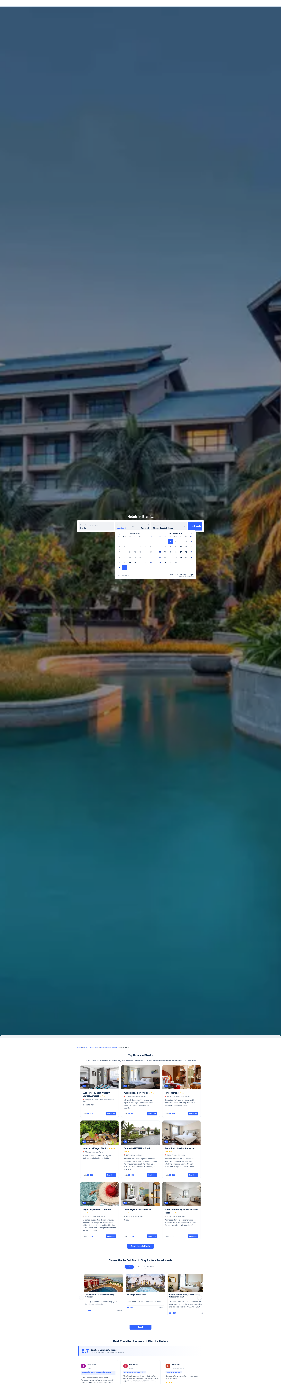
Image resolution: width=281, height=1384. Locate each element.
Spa (139, 1267)
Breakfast (150, 1267)
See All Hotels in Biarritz (140, 1246)
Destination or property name (90, 525)
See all (140, 1327)
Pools (129, 1267)
